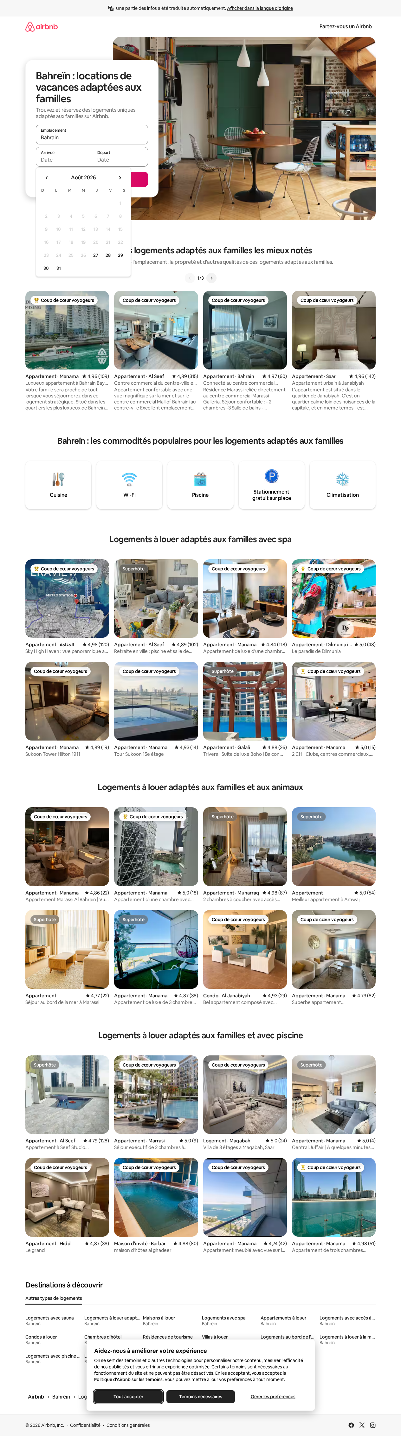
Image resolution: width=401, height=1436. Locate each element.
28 (108, 255)
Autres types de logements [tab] (53, 1298)
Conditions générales (128, 1425)
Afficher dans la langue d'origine (260, 8)
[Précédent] (190, 278)
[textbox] (64, 159)
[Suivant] (211, 278)
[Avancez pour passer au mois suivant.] (120, 178)
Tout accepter (128, 1396)
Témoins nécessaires (200, 1396)
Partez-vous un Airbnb (346, 26)
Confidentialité (85, 1425)
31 (58, 268)
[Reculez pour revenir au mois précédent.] (47, 178)
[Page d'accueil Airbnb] (41, 27)
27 (95, 255)
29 (120, 255)
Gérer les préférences (272, 1396)
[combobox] (92, 137)
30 (46, 268)
